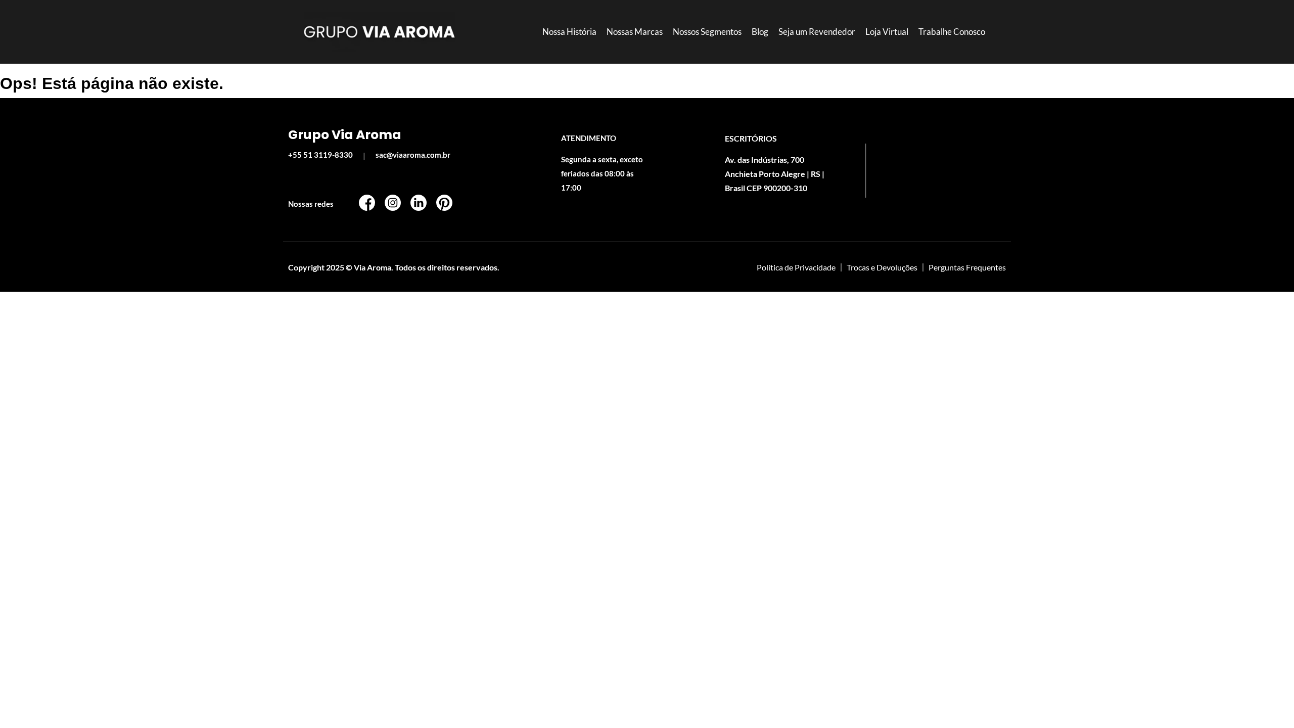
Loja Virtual (886, 31)
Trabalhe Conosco (951, 31)
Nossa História (569, 31)
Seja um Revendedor (816, 31)
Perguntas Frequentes (967, 267)
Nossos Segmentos (707, 31)
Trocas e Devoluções (882, 267)
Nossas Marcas (635, 31)
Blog (760, 31)
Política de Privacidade (796, 267)
